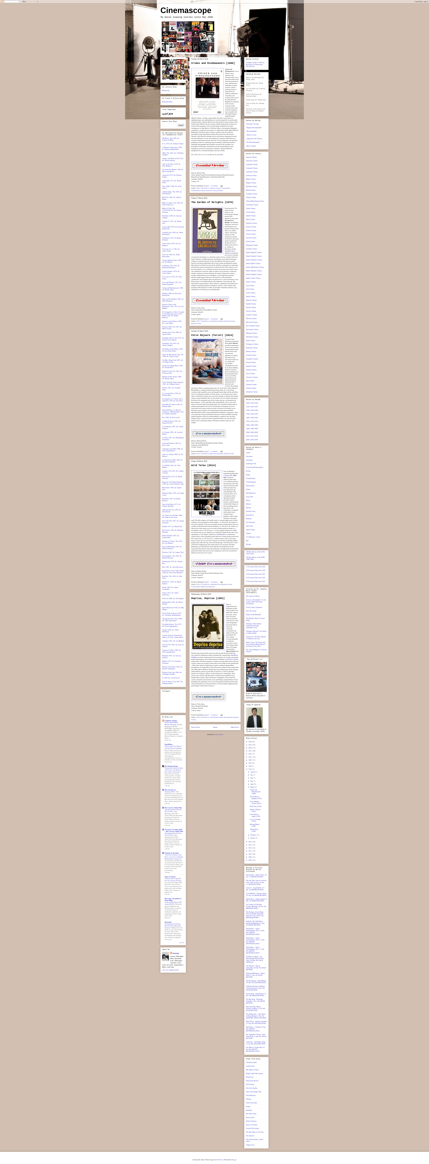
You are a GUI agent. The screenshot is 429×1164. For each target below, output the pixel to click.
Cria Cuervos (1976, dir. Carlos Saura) (172, 278)
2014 (250, 842)
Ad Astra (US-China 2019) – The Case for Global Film (174, 830)
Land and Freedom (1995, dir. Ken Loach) (171, 444)
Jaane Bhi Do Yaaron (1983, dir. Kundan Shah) (172, 405)
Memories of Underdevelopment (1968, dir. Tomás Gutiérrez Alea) (173, 483)
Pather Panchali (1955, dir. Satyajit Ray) (170, 536)
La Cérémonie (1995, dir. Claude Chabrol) (172, 427)
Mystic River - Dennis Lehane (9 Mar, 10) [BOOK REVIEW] (256, 900)
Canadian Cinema (251, 194)
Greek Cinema (250, 241)
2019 (250, 763)
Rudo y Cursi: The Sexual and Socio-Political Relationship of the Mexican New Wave (255, 644)
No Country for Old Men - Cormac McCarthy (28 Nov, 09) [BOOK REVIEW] (256, 906)
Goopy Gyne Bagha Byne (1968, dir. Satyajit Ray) (172, 367)
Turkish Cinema (251, 388)
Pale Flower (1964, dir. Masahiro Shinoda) (172, 531)
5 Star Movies (204, 188)
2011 (250, 851)
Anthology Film (215, 584)
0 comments (214, 186)
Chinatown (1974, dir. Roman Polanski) (171, 239)
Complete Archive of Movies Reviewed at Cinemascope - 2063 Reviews (255, 64)
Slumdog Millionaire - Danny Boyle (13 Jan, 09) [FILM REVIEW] (255, 975)
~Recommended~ (251, 131)
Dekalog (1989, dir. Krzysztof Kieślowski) (171, 294)
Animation (249, 460)
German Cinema (251, 238)
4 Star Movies (204, 454)
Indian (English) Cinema (254, 256)
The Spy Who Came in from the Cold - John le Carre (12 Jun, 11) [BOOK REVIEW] (256, 882)
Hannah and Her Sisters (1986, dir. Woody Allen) (172, 378)
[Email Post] (221, 186)
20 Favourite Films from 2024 (255, 570)
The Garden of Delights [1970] (212, 202)
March (252, 787)
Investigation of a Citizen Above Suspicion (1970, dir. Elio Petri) (172, 400)
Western (248, 544)
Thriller (248, 533)
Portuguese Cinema (252, 344)
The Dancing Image (171, 766)
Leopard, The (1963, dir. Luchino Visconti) (173, 472)
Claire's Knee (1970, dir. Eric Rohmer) (171, 244)
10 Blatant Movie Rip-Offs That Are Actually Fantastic (173, 879)
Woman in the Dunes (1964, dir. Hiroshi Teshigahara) (172, 668)
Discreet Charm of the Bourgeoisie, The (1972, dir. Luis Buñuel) (172, 306)
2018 (250, 766)
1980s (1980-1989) (252, 425)
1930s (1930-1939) (252, 407)
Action (248, 453)
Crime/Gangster (196, 190)
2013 (250, 845)
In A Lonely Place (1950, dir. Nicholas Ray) (171, 394)
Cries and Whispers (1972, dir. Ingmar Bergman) (172, 283)
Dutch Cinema (250, 219)
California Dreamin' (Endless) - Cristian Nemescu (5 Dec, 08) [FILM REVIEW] (256, 988)
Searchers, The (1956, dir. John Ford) (172, 577)
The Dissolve (250, 1136)
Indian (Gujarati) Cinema (254, 260)
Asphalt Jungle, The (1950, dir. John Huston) (172, 193)
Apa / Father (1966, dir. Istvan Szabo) (172, 187)
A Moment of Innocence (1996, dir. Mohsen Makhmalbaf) (172, 148)
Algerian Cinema (251, 157)
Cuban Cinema (250, 208)
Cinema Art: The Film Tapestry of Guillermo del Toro (256, 638)
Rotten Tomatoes (251, 1121)
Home (215, 727)
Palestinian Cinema (252, 337)
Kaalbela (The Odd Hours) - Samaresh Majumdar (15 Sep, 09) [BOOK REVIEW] (255, 923)
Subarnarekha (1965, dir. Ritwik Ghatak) (172, 603)
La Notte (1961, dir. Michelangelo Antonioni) (173, 439)
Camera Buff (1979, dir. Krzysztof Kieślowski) (173, 228)
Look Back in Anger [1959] (255, 815)
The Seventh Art (170, 790)
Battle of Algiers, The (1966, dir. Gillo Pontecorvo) (172, 204)
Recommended (218, 454)
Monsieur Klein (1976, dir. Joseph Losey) (173, 494)
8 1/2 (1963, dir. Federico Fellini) (173, 144)
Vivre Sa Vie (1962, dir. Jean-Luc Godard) (173, 645)
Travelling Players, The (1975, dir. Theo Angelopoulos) (172, 625)
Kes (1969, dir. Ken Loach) (171, 417)
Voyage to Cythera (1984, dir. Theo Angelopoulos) (171, 651)
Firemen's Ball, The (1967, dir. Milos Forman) (172, 328)
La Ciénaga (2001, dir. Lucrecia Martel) (172, 433)
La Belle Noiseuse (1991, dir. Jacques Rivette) (171, 422)
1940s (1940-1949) (252, 410)
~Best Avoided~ (251, 146)
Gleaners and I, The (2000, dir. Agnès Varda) (172, 333)
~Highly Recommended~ (254, 127)
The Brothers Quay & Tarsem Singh (255, 619)
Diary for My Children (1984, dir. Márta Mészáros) (173, 300)
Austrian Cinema (251, 175)
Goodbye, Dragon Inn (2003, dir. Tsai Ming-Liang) (172, 361)
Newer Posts (195, 727)
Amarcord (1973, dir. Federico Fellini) (172, 176)
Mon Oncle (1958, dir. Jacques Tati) (172, 489)
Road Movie (250, 515)
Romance (220, 190)
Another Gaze (250, 1066)
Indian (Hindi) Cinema (253, 263)
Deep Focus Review (252, 1081)
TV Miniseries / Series (253, 537)
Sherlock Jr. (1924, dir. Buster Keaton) (171, 583)
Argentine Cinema (226, 584)
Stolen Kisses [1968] (254, 830)
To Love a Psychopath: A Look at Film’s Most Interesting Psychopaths (256, 602)
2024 (250, 748)
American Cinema (214, 188)
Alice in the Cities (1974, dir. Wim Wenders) (171, 165)
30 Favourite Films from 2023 (255, 574)
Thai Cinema (250, 381)
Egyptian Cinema (251, 223)
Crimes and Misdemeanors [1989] (213, 63)
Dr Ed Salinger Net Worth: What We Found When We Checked (173, 926)
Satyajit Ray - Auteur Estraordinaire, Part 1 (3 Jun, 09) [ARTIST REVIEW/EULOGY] (255, 950)
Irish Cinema (250, 289)
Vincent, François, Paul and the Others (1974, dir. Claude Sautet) (172, 636)
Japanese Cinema (251, 300)
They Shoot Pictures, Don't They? (254, 1140)
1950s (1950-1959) (252, 414)
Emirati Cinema (251, 227)
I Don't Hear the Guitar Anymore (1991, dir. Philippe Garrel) (172, 383)
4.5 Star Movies (205, 584)
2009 (250, 857)
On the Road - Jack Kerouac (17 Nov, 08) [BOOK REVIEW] (256, 995)
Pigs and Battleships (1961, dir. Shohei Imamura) (172, 548)
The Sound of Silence (253, 596)
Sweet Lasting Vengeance (254, 607)
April (252, 784)
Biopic (248, 475)
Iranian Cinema (251, 282)
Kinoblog (249, 1110)
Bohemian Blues (167, 102)
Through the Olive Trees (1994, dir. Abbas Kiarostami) (172, 620)
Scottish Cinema (251, 355)
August (252, 772)
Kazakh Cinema (251, 304)
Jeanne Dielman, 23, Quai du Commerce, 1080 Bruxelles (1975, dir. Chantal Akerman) (173, 412)
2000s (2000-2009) (252, 432)
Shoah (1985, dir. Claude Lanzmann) (170, 588)
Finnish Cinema (251, 230)
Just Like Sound (251, 611)
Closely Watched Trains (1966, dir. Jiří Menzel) (172, 261)
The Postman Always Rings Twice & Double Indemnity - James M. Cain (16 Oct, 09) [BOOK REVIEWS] (255, 915)
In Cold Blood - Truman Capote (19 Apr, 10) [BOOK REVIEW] (256, 894)
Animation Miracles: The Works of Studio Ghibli (256, 632)
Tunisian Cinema (251, 384)
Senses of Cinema (251, 1125)
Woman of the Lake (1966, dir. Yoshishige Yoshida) (172, 673)
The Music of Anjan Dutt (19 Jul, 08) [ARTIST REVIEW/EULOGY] (255, 1049)
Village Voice (250, 1145)
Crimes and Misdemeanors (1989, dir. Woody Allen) (172, 289)
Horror (248, 500)
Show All (182, 942)
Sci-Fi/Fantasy (250, 522)
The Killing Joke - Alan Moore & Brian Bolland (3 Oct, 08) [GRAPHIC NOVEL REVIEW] (256, 1016)
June (252, 778)
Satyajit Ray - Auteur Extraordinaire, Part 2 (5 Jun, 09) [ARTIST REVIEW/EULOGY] (255, 941)
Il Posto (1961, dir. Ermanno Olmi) (171, 389)
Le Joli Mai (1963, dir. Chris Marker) (171, 466)
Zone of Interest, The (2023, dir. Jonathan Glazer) (172, 682)
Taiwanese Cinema (252, 377)
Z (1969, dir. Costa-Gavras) (171, 678)
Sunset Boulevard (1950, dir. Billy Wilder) (173, 608)
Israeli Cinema (250, 293)
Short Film (249, 526)
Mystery (248, 508)
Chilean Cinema (251, 197)
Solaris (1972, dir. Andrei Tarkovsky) (170, 594)
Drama (203, 190)
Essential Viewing (211, 190)
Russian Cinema (251, 351)
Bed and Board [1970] (254, 825)
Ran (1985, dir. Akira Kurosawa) (172, 567)
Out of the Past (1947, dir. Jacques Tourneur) (173, 522)
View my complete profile (170, 970)
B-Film (248, 471)
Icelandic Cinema (251, 249)
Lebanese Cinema (251, 315)
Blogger (233, 1160)
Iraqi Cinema (250, 285)
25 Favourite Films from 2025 (255, 567)
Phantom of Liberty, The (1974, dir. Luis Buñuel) (172, 542)
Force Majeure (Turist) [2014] (212, 335)
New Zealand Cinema (253, 326)
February (253, 835)
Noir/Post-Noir (251, 511)
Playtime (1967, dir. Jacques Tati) (173, 552)
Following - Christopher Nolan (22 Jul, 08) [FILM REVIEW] (256, 1043)
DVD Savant (250, 1084)
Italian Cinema (250, 296)
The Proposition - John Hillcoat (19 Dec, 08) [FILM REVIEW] (256, 982)
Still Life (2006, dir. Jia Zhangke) (173, 598)
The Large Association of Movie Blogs (173, 899)
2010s (198, 454)
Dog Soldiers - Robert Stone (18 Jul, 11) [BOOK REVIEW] (256, 876)
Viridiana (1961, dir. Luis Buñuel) (173, 641)
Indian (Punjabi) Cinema (254, 274)
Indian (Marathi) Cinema (254, 271)
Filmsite (248, 1099)
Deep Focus (249, 1077)
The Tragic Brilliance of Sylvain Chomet (256, 651)
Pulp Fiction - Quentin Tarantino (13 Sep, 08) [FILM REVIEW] (256, 1022)
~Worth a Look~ (251, 135)
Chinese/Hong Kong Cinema (255, 201)
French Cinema (251, 234)
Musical (248, 504)
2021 (250, 757)
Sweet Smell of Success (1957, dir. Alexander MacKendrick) (172, 614)
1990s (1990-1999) (252, 428)
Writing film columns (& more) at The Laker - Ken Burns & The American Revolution (174, 770)
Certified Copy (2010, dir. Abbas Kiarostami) (172, 233)
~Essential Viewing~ (252, 124)
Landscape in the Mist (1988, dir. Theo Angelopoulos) (172, 450)
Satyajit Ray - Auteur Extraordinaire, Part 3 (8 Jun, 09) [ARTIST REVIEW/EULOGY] (255, 931)
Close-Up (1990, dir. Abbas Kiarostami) (171, 255)
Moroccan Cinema (252, 322)
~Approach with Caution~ (254, 138)
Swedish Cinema (229, 454)
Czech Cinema (250, 212)
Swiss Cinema (250, 373)
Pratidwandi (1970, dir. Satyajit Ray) (172, 562)
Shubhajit (175, 953)
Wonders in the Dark (172, 853)
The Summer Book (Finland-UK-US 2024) (173, 810)
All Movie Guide (251, 1062)
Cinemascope (185, 10)
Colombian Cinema (252, 205)
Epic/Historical (251, 493)
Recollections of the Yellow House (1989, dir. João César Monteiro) (173, 572)
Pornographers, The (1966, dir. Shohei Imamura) (172, 557)
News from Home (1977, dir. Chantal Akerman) (171, 505)
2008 (250, 860)
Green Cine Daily (251, 1103)
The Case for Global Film (173, 808)
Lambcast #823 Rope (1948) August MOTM (173, 903)
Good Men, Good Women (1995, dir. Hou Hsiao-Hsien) (172, 350)
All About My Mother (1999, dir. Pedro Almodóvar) (172, 170)
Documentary (250, 485)
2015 (250, 769)
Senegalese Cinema (252, 359)
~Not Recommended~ (253, 142)
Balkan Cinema (251, 179)
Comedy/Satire (225, 188)
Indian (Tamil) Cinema (253, 278)
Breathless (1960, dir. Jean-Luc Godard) (172, 217)
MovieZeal (168, 922)
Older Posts (235, 727)
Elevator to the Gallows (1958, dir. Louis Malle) (172, 322)
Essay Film (249, 497)
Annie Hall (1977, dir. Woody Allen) (171, 182)
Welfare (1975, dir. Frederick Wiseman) (171, 662)
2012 (250, 848)
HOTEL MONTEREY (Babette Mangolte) (171, 723)
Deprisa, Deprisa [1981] (208, 598)
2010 (250, 854)
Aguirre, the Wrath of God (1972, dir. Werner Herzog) (173, 159)
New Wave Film (251, 1114)
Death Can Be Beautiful (253, 614)
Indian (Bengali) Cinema (254, 252)
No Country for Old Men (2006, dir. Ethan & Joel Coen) (172, 516)
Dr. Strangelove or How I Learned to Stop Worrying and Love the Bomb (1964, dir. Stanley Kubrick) (173, 315)
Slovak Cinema (251, 362)
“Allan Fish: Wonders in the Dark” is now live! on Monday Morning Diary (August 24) (174, 857)
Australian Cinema (252, 172)
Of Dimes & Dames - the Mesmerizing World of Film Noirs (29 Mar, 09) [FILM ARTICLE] (255, 959)
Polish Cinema (250, 340)
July (251, 775)
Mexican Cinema (251, 318)
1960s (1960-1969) (252, 418)
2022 (250, 754)
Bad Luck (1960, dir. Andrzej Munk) (171, 198)
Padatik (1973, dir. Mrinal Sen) (172, 526)
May (252, 781)
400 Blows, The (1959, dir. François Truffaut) (170, 139)
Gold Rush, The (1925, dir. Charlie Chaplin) (170, 344)
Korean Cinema (251, 307)
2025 (250, 745)
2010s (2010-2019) (252, 436)
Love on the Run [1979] (255, 820)
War (247, 541)
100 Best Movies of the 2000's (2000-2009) (255, 558)
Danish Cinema (251, 216)
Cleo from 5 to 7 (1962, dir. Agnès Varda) (171, 250)
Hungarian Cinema (252, 245)
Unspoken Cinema (171, 720)
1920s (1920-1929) (252, 403)
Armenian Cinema (252, 168)
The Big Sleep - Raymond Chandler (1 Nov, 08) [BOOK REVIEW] (255, 1001)
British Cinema (251, 190)
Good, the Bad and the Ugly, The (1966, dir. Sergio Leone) (172, 355)
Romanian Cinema (252, 348)
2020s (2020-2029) (252, 440)
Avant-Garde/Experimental (254, 467)
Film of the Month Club (253, 1092)
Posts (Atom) (219, 734)
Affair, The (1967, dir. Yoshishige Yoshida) (173, 154)
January (253, 838)
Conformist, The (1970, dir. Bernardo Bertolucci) (171, 267)
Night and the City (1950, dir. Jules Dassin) (171, 511)
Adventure (249, 456)
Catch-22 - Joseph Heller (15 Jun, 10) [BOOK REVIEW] (255, 889)
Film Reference (251, 1095)
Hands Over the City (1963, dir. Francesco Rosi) (172, 372)
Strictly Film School (252, 1128)
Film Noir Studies (251, 1088)
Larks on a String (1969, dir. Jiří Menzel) (172, 455)
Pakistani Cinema (251, 333)
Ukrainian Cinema (252, 392)
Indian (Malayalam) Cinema (255, 267)
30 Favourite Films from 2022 (255, 578)
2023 (250, 751)
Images (248, 1106)
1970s (198, 321)
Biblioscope (166, 90)
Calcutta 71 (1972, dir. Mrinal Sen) (171, 222)
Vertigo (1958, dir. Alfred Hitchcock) (170, 631)
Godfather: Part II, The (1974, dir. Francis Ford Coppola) (173, 339)
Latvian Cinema (251, 311)
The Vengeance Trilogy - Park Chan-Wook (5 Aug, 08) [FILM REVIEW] (256, 1036)
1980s (198, 188)
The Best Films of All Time (255, 1132)
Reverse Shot (250, 1117)
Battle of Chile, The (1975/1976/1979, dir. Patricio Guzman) (171, 210)
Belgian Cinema (251, 183)
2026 (250, 742)
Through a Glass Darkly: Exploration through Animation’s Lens (254, 626)
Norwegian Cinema (252, 329)
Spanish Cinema (196, 323)
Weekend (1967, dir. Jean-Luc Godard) (171, 657)
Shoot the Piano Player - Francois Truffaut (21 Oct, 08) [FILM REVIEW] (255, 1008)
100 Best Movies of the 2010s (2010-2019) (255, 553)
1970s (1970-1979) (252, 421)
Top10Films (168, 744)
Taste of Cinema (170, 877)
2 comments (214, 451)
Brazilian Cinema (251, 186)
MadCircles (219, 1160)
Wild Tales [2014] (203, 465)
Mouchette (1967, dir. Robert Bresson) (171, 500)
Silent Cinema (250, 530)
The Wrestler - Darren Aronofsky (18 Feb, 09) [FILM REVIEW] (256, 968)
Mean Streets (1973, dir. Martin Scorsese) (172, 477)
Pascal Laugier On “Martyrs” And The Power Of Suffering (173, 747)
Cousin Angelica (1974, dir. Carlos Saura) (171, 272)
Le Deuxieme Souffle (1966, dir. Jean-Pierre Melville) (172, 461)
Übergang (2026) (170, 792)
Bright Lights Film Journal (254, 1073)
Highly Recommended (208, 587)
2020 (250, 760)
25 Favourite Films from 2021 (255, 581)
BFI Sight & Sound (252, 1070)
